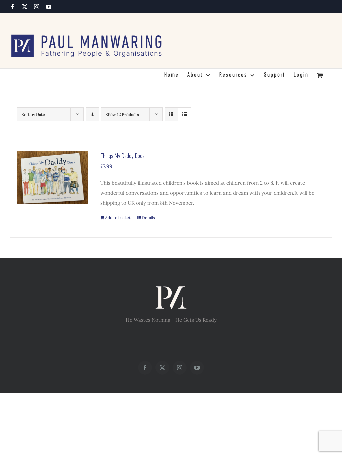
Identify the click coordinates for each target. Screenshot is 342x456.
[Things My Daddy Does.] (52, 177)
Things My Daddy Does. (123, 156)
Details (148, 217)
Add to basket (118, 217)
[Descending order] (92, 114)
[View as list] (184, 114)
